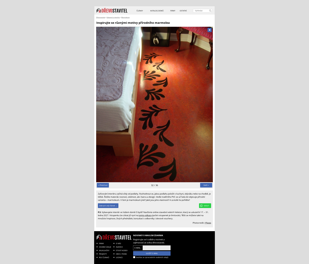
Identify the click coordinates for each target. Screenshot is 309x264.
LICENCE (119, 257)
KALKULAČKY (104, 250)
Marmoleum (125, 17)
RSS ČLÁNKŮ (104, 257)
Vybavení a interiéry (113, 17)
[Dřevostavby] (112, 10)
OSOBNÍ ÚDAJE (105, 247)
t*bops (208, 222)
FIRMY (101, 243)
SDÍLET (206, 206)
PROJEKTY (103, 254)
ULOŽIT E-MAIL (152, 253)
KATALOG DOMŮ (157, 11)
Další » (206, 185)
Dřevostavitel (100, 17)
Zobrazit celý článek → (108, 206)
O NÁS (118, 243)
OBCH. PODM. (121, 254)
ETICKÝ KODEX (121, 250)
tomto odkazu (145, 215)
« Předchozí (103, 185)
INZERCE (119, 247)
